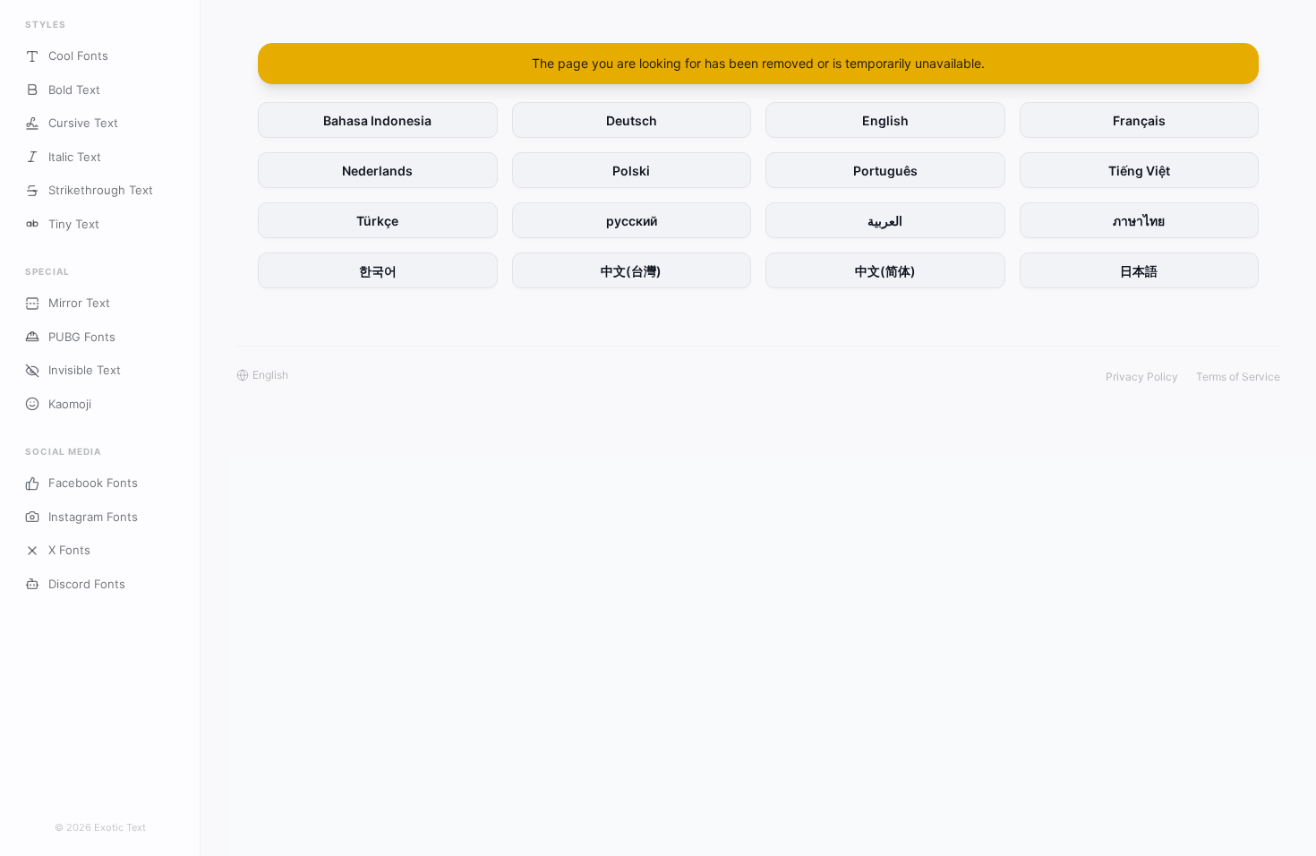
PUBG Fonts (81, 337)
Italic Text (74, 157)
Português (885, 170)
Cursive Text (83, 123)
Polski (631, 170)
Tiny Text (73, 224)
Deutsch (631, 120)
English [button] (270, 374)
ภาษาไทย (1139, 220)
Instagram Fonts (93, 516)
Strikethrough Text (100, 190)
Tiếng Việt (1139, 170)
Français (1139, 120)
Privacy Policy (1142, 376)
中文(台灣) (631, 270)
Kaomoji (69, 404)
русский (631, 220)
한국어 (378, 270)
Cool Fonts (78, 55)
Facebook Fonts (93, 482)
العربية (884, 220)
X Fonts (69, 550)
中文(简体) (885, 270)
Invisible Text (84, 370)
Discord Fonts (86, 584)
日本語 (1139, 270)
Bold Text (74, 89)
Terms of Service (1238, 376)
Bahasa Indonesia (377, 120)
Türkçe (377, 220)
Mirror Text (79, 302)
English (885, 120)
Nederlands (377, 170)
